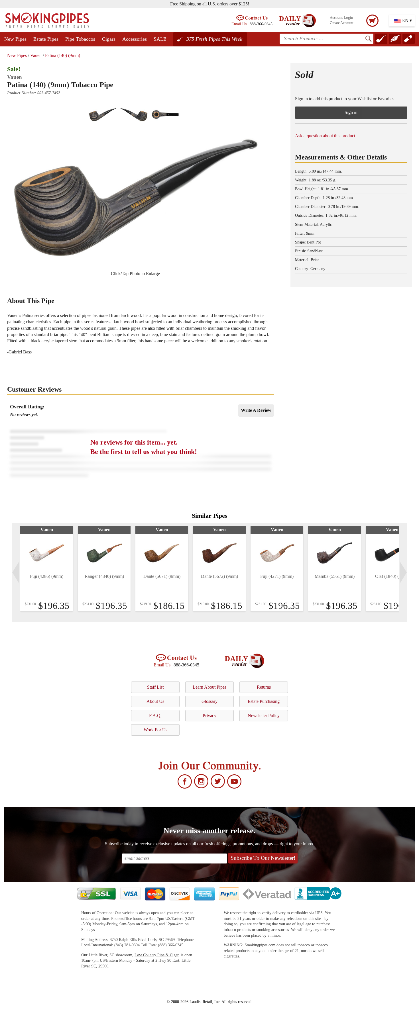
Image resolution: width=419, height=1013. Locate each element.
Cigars (108, 39)
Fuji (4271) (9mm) (277, 576)
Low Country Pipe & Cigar (156, 955)
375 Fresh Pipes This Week (214, 39)
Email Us (239, 24)
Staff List (155, 687)
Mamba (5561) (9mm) (335, 576)
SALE (160, 39)
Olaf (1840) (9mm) (392, 576)
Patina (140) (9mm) (62, 55)
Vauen (36, 55)
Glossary (209, 701)
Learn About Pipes (209, 687)
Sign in (351, 112)
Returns (264, 687)
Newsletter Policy (264, 715)
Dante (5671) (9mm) (161, 576)
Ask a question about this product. (325, 135)
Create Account (341, 23)
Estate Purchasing (264, 701)
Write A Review (256, 410)
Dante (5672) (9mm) (219, 576)
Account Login (341, 18)
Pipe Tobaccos (80, 39)
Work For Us (155, 729)
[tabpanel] (46, 568)
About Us (155, 701)
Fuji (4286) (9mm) (46, 576)
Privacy (209, 715)
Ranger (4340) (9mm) (104, 576)
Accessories (134, 39)
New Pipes (15, 39)
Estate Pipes (45, 39)
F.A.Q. (155, 715)
